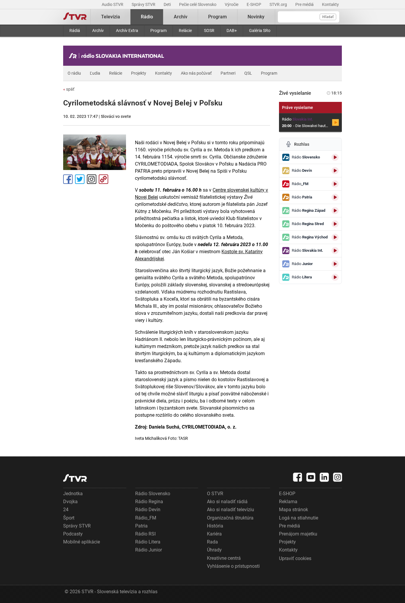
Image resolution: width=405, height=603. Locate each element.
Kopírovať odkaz (103, 179)
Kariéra (214, 534)
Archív (98, 30)
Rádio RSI (145, 534)
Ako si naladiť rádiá (227, 501)
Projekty (138, 73)
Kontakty (330, 4)
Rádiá (74, 30)
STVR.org (279, 4)
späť (68, 89)
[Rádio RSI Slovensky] (118, 55)
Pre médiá (305, 4)
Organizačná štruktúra (230, 518)
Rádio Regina (149, 501)
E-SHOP (254, 4)
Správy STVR (144, 4)
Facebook (68, 179)
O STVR (215, 493)
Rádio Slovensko (152, 493)
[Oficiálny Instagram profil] (338, 477)
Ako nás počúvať (196, 73)
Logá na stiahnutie (298, 518)
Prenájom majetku (298, 534)
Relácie (185, 30)
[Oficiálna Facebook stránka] (298, 477)
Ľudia (95, 73)
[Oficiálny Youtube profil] (311, 477)
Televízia (110, 17)
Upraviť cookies (295, 558)
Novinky (256, 17)
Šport (68, 518)
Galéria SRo (259, 30)
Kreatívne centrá (224, 558)
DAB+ (232, 30)
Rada (212, 542)
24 (65, 509)
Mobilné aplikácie (81, 542)
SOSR (209, 30)
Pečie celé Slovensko (198, 4)
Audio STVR (113, 4)
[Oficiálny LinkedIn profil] (324, 477)
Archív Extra (127, 30)
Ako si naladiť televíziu (230, 509)
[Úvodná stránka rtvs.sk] (75, 17)
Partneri (228, 73)
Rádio (147, 17)
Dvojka (70, 501)
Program (158, 30)
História (215, 526)
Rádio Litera (147, 542)
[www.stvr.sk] (75, 478)
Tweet (79, 179)
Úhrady (214, 550)
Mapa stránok (293, 509)
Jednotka (73, 493)
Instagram (91, 179)
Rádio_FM (145, 518)
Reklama (288, 501)
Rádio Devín (147, 509)
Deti (168, 4)
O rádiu (74, 73)
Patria (141, 526)
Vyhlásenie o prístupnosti (233, 566)
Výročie (232, 4)
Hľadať (328, 17)
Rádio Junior (148, 550)
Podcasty (73, 534)
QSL (248, 73)
